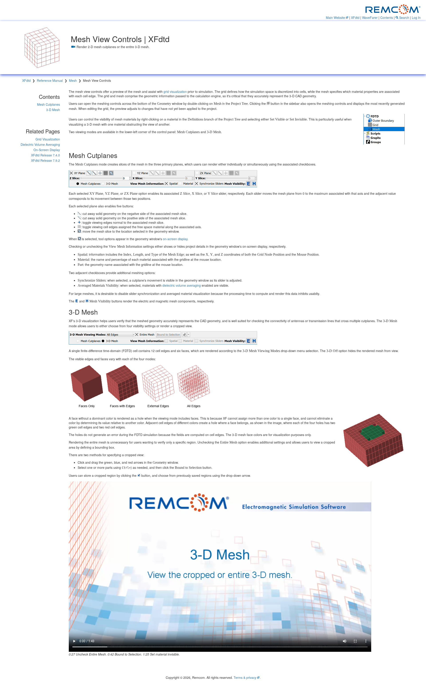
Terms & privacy (245, 677)
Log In (416, 17)
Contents (386, 17)
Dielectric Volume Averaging (40, 144)
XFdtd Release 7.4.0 (45, 155)
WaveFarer (370, 17)
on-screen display (175, 239)
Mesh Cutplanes (48, 104)
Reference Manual (50, 80)
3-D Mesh (53, 109)
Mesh (73, 80)
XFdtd (355, 17)
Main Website (335, 17)
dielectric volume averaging (181, 285)
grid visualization (175, 91)
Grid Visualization (48, 139)
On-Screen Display (47, 150)
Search (403, 17)
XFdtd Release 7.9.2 (45, 160)
